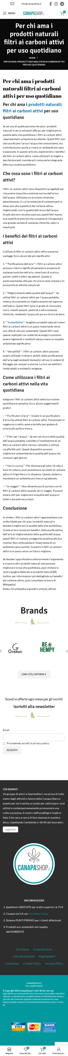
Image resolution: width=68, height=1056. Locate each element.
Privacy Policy (54, 963)
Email (6, 730)
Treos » (9, 1004)
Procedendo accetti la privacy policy (27, 743)
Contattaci (12, 963)
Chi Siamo (22, 949)
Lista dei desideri (24, 956)
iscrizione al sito (38, 913)
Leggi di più (10, 829)
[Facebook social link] (50, 4)
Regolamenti (47, 956)
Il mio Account (42, 949)
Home (32, 58)
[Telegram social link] (62, 4)
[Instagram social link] (56, 4)
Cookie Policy (32, 963)
